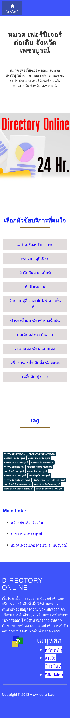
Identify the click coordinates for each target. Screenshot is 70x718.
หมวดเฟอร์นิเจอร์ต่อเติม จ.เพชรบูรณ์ (39, 545)
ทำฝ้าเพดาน (35, 286)
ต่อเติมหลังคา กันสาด (35, 334)
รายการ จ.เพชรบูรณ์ (26, 533)
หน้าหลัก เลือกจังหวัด (27, 522)
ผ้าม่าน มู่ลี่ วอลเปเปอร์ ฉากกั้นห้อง (35, 303)
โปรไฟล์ (12, 11)
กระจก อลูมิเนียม (35, 258)
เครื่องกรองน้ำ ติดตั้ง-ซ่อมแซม (35, 362)
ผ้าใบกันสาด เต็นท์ (35, 272)
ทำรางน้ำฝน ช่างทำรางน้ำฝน (35, 320)
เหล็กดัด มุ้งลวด (35, 376)
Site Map (54, 674)
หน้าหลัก (53, 649)
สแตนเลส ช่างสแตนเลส (35, 348)
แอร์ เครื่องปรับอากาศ (35, 244)
